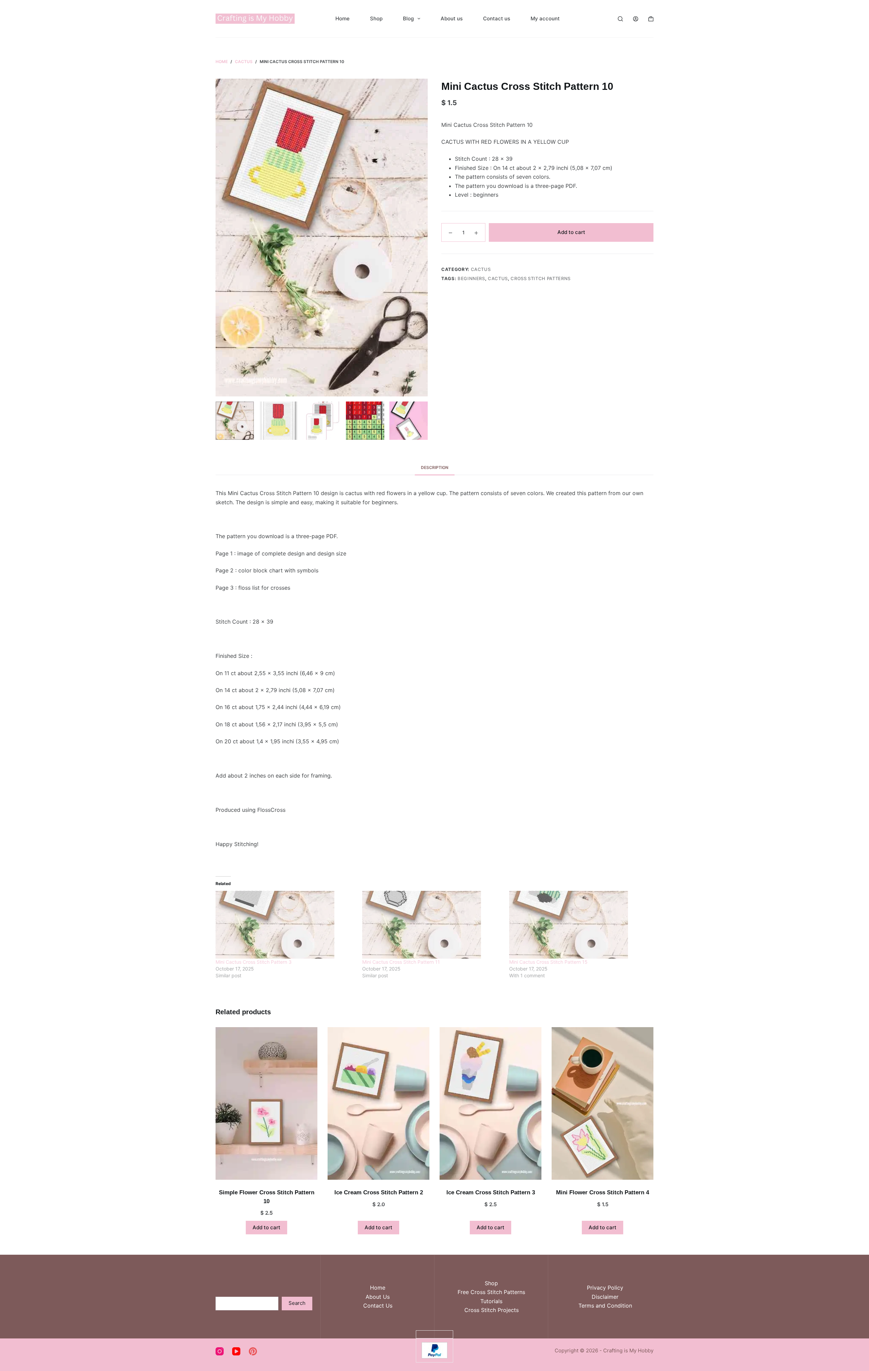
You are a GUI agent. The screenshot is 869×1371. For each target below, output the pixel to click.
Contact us (496, 18)
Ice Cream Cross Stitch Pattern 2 (378, 1192)
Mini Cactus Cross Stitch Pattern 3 (254, 962)
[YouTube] (236, 1351)
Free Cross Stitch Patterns (491, 1292)
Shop (376, 18)
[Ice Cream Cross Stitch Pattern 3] (490, 1103)
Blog (408, 18)
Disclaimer (605, 1296)
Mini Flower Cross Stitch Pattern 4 (602, 1192)
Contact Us (377, 1305)
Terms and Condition (605, 1305)
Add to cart (571, 232)
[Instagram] (220, 1351)
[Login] (635, 18)
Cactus (481, 269)
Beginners (471, 278)
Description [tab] (434, 467)
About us (452, 18)
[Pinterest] (253, 1351)
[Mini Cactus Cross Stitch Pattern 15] (579, 925)
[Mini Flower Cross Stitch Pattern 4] (602, 1103)
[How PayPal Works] (434, 1350)
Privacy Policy (605, 1287)
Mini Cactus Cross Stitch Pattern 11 (401, 962)
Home (342, 18)
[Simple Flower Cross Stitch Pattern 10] (266, 1103)
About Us (378, 1296)
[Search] (620, 18)
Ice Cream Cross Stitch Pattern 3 (490, 1192)
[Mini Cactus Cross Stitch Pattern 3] (285, 925)
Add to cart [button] (266, 1227)
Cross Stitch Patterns (541, 278)
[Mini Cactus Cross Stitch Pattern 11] (432, 925)
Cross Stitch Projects (491, 1310)
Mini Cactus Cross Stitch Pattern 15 (548, 962)
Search (297, 1303)
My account (545, 18)
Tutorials (491, 1301)
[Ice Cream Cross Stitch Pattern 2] (378, 1103)
